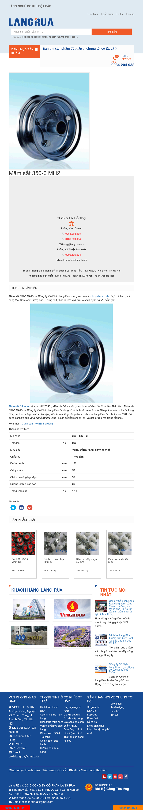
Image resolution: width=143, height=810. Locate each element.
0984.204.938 (73, 232)
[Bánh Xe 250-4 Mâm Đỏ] (23, 541)
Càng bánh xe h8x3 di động (37, 421)
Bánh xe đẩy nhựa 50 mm (54, 558)
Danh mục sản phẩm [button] (22, 51)
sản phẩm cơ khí (99, 294)
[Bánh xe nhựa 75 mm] (119, 541)
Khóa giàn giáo (95, 724)
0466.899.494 (73, 237)
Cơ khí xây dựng (73, 716)
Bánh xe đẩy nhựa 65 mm (86, 558)
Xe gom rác (93, 705)
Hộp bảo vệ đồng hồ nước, (35, 36)
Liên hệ (130, 13)
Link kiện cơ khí (73, 731)
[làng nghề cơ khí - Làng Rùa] (71, 22)
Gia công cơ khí (73, 727)
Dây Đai (91, 709)
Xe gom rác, (55, 36)
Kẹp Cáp (92, 712)
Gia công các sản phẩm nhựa (74, 722)
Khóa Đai (92, 716)
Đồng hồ (92, 720)
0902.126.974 (73, 253)
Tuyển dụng (107, 13)
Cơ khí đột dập (68, 36)
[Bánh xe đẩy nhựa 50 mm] (55, 541)
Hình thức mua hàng (51, 720)
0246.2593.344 (14, 808)
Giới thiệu (93, 13)
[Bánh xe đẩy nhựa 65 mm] (87, 541)
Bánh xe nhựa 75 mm (118, 558)
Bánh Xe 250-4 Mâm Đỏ (20, 558)
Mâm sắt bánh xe (19, 404)
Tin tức (119, 13)
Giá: (18, 568)
